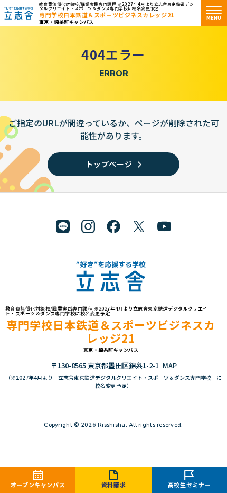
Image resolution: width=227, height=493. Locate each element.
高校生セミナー (189, 484)
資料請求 (113, 484)
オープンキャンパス (38, 484)
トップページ (109, 164)
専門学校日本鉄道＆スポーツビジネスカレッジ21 (106, 15)
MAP (170, 365)
